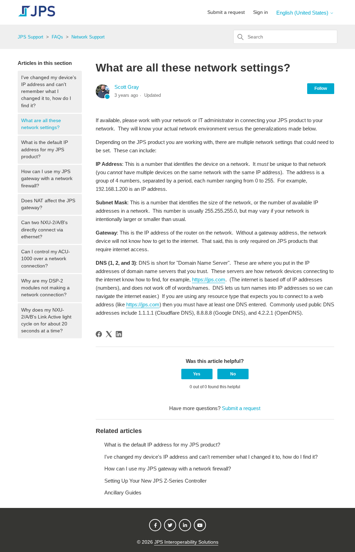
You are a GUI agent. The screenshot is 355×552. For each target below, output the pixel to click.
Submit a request (226, 12)
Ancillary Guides (122, 492)
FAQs (57, 37)
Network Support (88, 37)
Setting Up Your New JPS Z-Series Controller (155, 481)
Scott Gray (126, 87)
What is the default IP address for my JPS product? (44, 149)
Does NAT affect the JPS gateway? (48, 204)
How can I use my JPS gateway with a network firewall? (46, 178)
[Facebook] (99, 334)
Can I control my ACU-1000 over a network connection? (45, 259)
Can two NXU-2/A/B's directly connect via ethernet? (44, 229)
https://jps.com (208, 279)
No (233, 374)
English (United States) (303, 13)
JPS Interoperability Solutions (186, 542)
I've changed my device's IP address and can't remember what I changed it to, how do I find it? (48, 91)
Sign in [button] (260, 12)
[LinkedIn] (119, 334)
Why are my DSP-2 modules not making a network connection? (45, 288)
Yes (196, 374)
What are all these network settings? (41, 124)
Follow (320, 88)
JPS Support (30, 37)
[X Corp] (109, 334)
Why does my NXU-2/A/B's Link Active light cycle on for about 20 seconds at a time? (46, 320)
